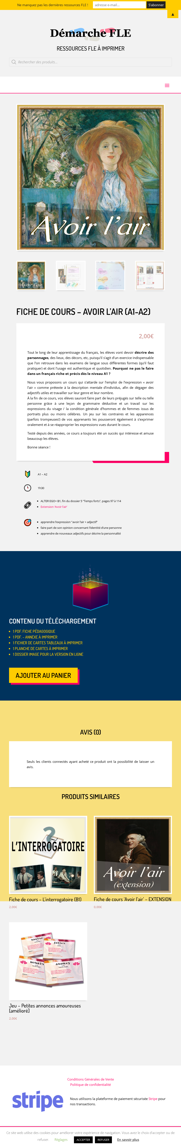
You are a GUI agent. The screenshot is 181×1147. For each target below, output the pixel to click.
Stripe (153, 1098)
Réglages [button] (61, 1139)
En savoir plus (128, 1139)
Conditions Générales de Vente (90, 1079)
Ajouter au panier (43, 675)
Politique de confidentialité (90, 1084)
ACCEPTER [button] (83, 1140)
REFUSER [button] (103, 1140)
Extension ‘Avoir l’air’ (54, 507)
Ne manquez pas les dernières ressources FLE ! (52, 5)
